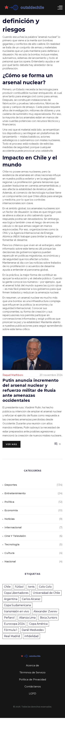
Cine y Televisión (15, 535)
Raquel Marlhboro (12, 375)
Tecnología (11, 544)
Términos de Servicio (33, 672)
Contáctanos (32, 686)
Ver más (11, 444)
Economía (11, 510)
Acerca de (32, 665)
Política (9, 501)
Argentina (10, 599)
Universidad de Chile (46, 592)
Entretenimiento (15, 493)
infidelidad (31, 636)
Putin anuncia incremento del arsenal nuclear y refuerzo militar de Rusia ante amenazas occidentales (30, 390)
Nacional (10, 561)
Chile (7, 586)
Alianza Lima (27, 617)
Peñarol (9, 617)
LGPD (32, 693)
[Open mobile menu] (60, 8)
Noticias (9, 518)
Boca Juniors (48, 617)
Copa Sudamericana (17, 605)
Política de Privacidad (32, 679)
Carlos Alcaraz (31, 599)
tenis (31, 586)
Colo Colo (45, 586)
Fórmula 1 (10, 630)
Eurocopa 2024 (14, 623)
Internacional (13, 527)
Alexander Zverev (45, 611)
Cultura (9, 553)
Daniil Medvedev (33, 630)
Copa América (38, 623)
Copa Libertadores (16, 592)
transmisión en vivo (16, 611)
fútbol (19, 586)
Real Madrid (12, 636)
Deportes (10, 484)
